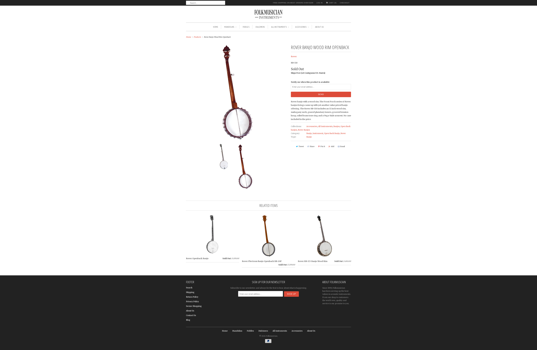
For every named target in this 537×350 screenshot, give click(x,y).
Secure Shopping (194, 306)
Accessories (301, 26)
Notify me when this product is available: (310, 82)
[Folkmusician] (268, 15)
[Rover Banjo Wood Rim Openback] (237, 93)
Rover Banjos (304, 130)
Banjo (309, 133)
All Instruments (279, 26)
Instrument (318, 133)
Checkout (345, 3)
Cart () (332, 3)
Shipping (190, 292)
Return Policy (192, 297)
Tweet (301, 146)
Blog (188, 320)
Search (189, 288)
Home (215, 26)
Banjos (336, 126)
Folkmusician (271, 336)
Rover (294, 56)
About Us (319, 26)
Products (197, 37)
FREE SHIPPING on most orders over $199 (293, 3)
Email (342, 146)
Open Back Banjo (332, 133)
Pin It (322, 146)
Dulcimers (260, 26)
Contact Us (191, 315)
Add (332, 146)
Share (312, 146)
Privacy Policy (192, 301)
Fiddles (246, 26)
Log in (319, 3)
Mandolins (229, 26)
